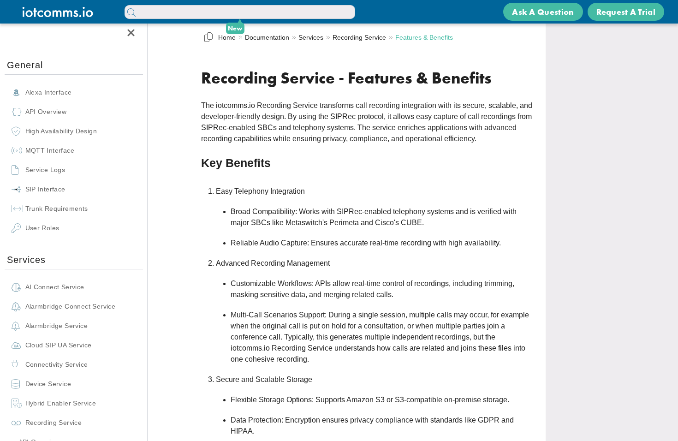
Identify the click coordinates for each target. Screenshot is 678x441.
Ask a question (543, 11)
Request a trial (626, 11)
